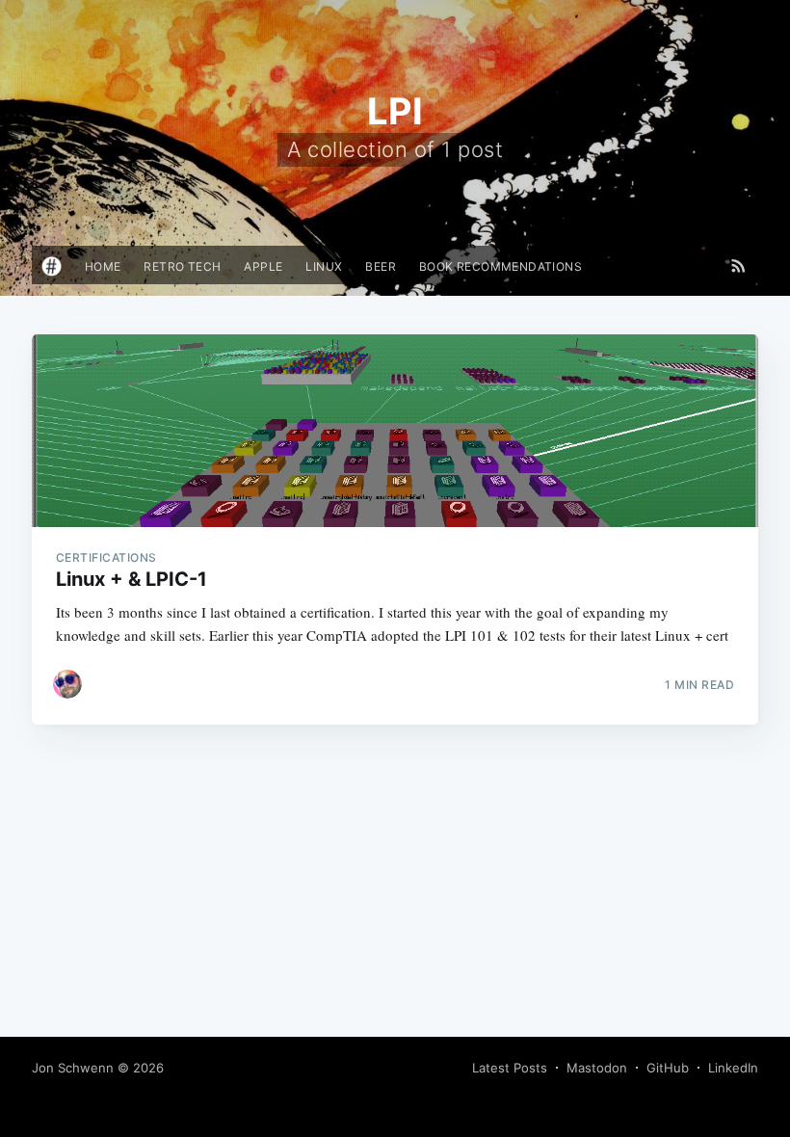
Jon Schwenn (73, 1067)
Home (103, 266)
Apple (263, 266)
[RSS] (738, 265)
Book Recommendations (500, 266)
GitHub (667, 1067)
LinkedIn (733, 1067)
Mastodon (596, 1067)
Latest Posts (509, 1067)
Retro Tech (182, 266)
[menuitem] (103, 266)
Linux (323, 266)
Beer (380, 266)
